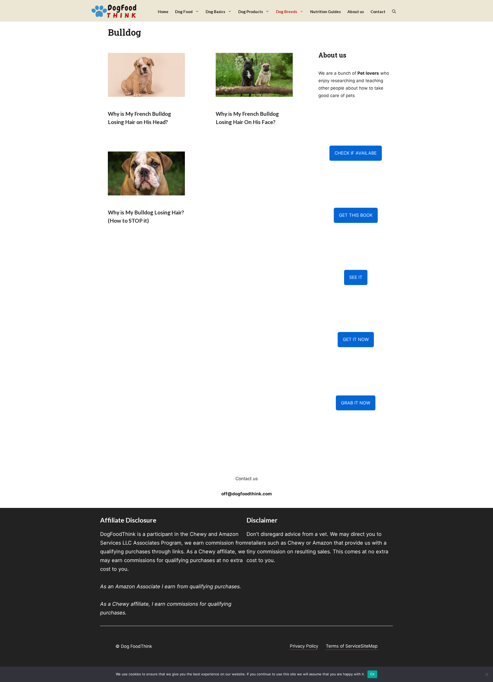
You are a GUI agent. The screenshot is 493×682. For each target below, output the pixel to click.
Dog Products (250, 11)
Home (163, 11)
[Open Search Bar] (394, 11)
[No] (486, 674)
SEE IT (355, 277)
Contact (378, 11)
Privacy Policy (304, 646)
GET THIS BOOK (356, 215)
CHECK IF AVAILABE (356, 153)
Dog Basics (215, 11)
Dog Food (184, 11)
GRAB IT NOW (355, 402)
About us (355, 11)
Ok (372, 674)
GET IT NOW (356, 339)
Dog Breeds (286, 11)
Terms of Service (343, 646)
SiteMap (369, 646)
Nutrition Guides (325, 11)
